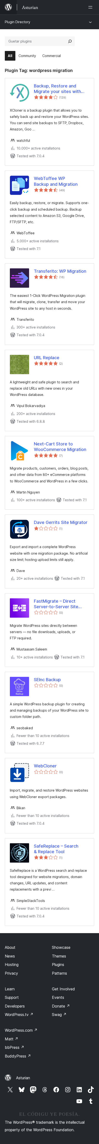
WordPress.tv (19, 1014)
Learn (10, 989)
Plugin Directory (17, 22)
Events (58, 997)
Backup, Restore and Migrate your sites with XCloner (57, 88)
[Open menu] (91, 7)
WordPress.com (21, 1030)
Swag (59, 1014)
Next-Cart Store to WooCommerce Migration (60, 446)
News (10, 956)
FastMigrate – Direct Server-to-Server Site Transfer (56, 604)
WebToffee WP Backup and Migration (56, 181)
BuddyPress (18, 1056)
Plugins (58, 964)
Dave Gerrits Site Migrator (60, 522)
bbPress (14, 1047)
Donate (61, 1006)
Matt (11, 1039)
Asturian (23, 1077)
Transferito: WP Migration (60, 271)
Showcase (61, 947)
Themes (59, 956)
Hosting (12, 964)
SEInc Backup (47, 679)
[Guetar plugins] (70, 41)
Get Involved (63, 989)
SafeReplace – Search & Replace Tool (56, 849)
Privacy (11, 973)
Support (12, 997)
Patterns (59, 973)
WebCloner (45, 765)
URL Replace (46, 357)
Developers (15, 1006)
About (10, 947)
